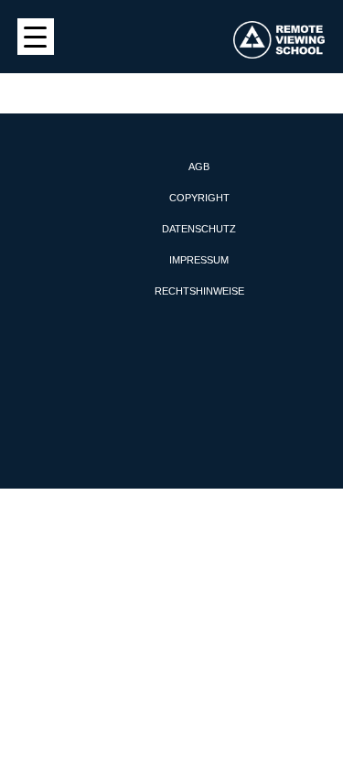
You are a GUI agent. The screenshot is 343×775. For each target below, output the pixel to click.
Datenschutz (199, 228)
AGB (198, 166)
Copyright (199, 197)
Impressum (199, 259)
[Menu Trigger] (35, 36)
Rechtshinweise (199, 290)
